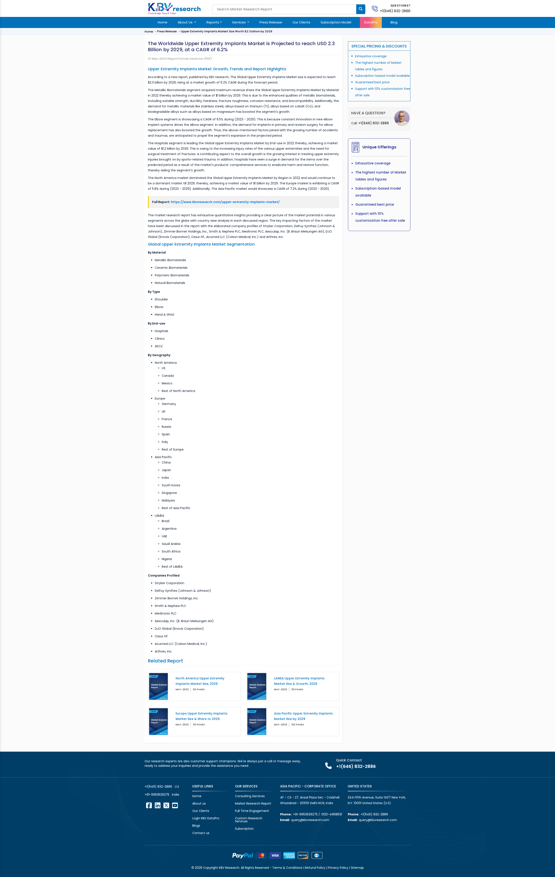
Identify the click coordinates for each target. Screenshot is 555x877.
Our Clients (301, 22)
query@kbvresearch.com (310, 820)
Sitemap (357, 868)
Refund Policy (315, 868)
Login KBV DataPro (205, 818)
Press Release (271, 22)
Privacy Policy (338, 868)
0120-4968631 (331, 814)
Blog (393, 22)
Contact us (200, 832)
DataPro (370, 22)
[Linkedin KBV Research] (157, 805)
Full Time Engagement (252, 810)
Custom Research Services (248, 820)
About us (199, 803)
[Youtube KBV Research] (175, 805)
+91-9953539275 (157, 794)
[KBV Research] (174, 8)
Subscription (244, 828)
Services (239, 22)
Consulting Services (250, 796)
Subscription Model (336, 22)
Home (162, 22)
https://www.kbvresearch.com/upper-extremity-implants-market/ (225, 202)
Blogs (196, 825)
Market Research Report (253, 803)
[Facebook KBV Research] (149, 805)
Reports (212, 22)
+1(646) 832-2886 (395, 10)
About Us (185, 22)
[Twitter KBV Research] (166, 805)
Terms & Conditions (287, 868)
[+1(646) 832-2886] (376, 8)
